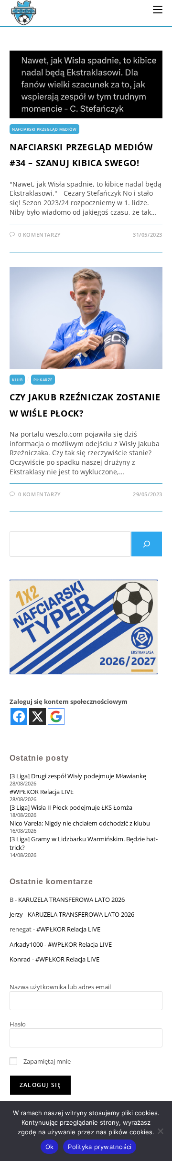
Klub (17, 379)
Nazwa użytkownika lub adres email (60, 987)
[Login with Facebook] (19, 716)
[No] (160, 1131)
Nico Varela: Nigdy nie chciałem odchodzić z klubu (80, 823)
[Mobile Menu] (157, 9)
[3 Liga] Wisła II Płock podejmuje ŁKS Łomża (71, 807)
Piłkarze (43, 379)
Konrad (20, 959)
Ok (49, 1147)
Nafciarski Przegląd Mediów (44, 129)
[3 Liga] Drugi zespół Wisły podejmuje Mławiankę (78, 776)
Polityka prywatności (99, 1147)
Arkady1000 (26, 944)
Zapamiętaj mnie (46, 1061)
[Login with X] (37, 716)
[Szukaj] (146, 544)
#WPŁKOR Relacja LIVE (42, 791)
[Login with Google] (56, 716)
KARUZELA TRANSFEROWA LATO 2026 (71, 899)
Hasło (18, 1024)
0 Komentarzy (39, 234)
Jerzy (16, 914)
